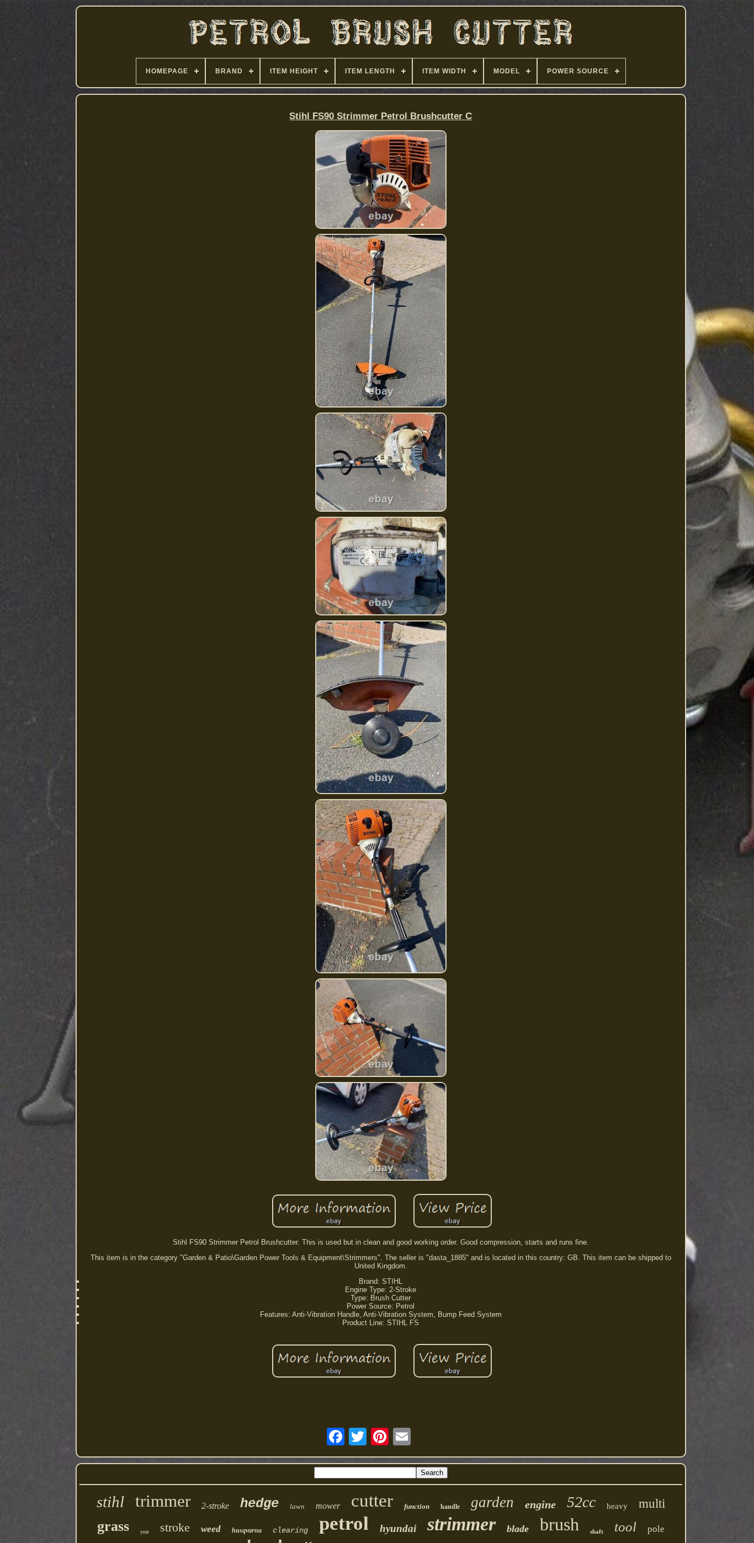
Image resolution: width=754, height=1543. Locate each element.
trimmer (162, 1500)
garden (492, 1502)
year (144, 1532)
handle (450, 1506)
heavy (617, 1506)
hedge (259, 1503)
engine (540, 1504)
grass (113, 1526)
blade (518, 1528)
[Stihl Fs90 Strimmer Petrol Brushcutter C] (381, 180)
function (416, 1506)
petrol (344, 1523)
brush (559, 1524)
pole (656, 1529)
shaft (596, 1531)
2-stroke (215, 1505)
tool (625, 1526)
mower (328, 1505)
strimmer (461, 1524)
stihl (110, 1501)
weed (211, 1529)
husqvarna (247, 1530)
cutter (372, 1500)
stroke (175, 1527)
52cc (581, 1501)
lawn (297, 1506)
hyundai (398, 1528)
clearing (290, 1530)
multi (652, 1503)
